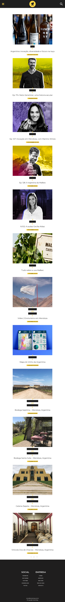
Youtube (25, 580)
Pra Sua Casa (40, 583)
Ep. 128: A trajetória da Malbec (32, 183)
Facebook (25, 575)
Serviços (40, 578)
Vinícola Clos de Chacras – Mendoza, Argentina (32, 550)
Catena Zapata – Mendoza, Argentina (32, 506)
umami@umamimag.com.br (32, 598)
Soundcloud (25, 583)
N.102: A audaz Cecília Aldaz (32, 226)
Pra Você (40, 580)
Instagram (25, 578)
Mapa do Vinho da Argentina (32, 362)
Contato (40, 585)
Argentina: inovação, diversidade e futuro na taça (32, 51)
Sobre (40, 575)
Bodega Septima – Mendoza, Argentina (32, 410)
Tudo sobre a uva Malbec (32, 270)
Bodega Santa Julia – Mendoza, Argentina (32, 458)
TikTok (25, 585)
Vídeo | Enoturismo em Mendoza (32, 318)
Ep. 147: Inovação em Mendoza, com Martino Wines (32, 139)
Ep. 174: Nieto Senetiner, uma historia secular (32, 95)
